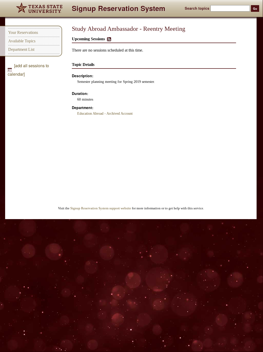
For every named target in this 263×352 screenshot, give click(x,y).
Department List (21, 49)
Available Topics (21, 41)
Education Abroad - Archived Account (105, 113)
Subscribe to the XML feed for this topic (109, 39)
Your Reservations (23, 32)
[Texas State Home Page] (39, 8)
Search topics (197, 8)
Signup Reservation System (118, 9)
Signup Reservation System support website (100, 208)
